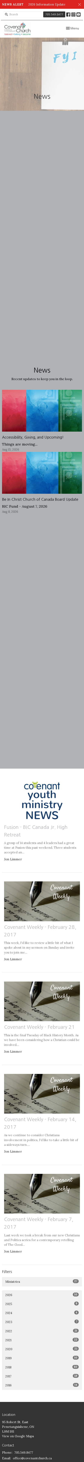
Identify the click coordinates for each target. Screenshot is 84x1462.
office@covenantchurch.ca (32, 1458)
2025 (41, 1304)
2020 (41, 1349)
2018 (41, 1367)
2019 (41, 1358)
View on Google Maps (18, 1436)
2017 (41, 1376)
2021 (41, 1340)
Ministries (41, 1282)
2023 (41, 1322)
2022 (41, 1331)
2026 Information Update (46, 4)
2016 (41, 1385)
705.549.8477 (54, 14)
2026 (41, 1295)
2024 (41, 1313)
